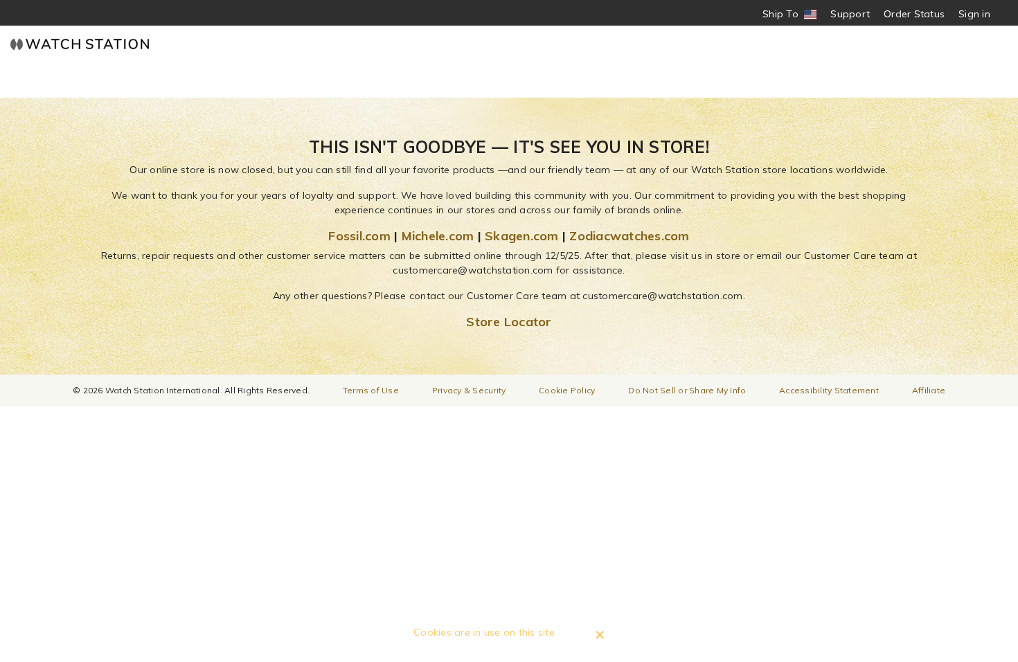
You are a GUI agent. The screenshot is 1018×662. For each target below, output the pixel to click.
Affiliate (928, 390)
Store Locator (508, 322)
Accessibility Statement (829, 390)
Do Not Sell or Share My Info (687, 390)
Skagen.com (522, 236)
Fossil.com (359, 236)
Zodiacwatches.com (629, 236)
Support (850, 14)
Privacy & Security (469, 390)
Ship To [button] (784, 14)
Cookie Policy (567, 390)
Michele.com (438, 236)
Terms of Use (371, 390)
